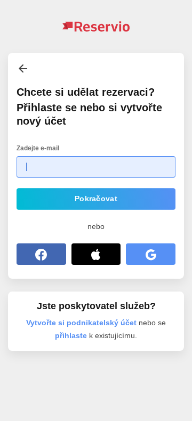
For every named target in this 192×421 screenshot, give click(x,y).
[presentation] (23, 68)
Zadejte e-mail (38, 148)
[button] (96, 199)
